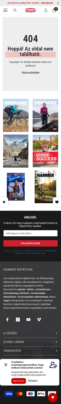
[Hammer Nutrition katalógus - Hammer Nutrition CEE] (16, 151)
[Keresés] (15, 10)
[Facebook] (7, 320)
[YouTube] (28, 320)
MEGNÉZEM (47, 3)
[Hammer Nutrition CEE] (16, 115)
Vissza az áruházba (30, 72)
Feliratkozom (30, 243)
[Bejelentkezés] (46, 10)
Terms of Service (32, 253)
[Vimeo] (39, 320)
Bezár (58, 3)
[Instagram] (18, 320)
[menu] (5, 10)
